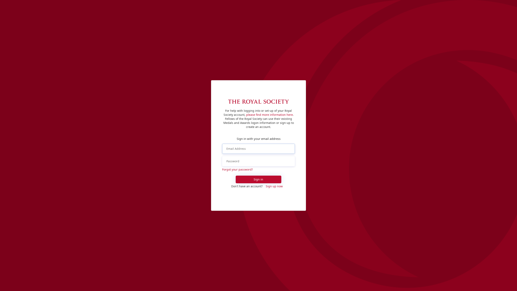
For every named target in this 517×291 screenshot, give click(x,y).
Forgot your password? (237, 169)
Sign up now (274, 186)
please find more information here (269, 115)
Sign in (258, 179)
